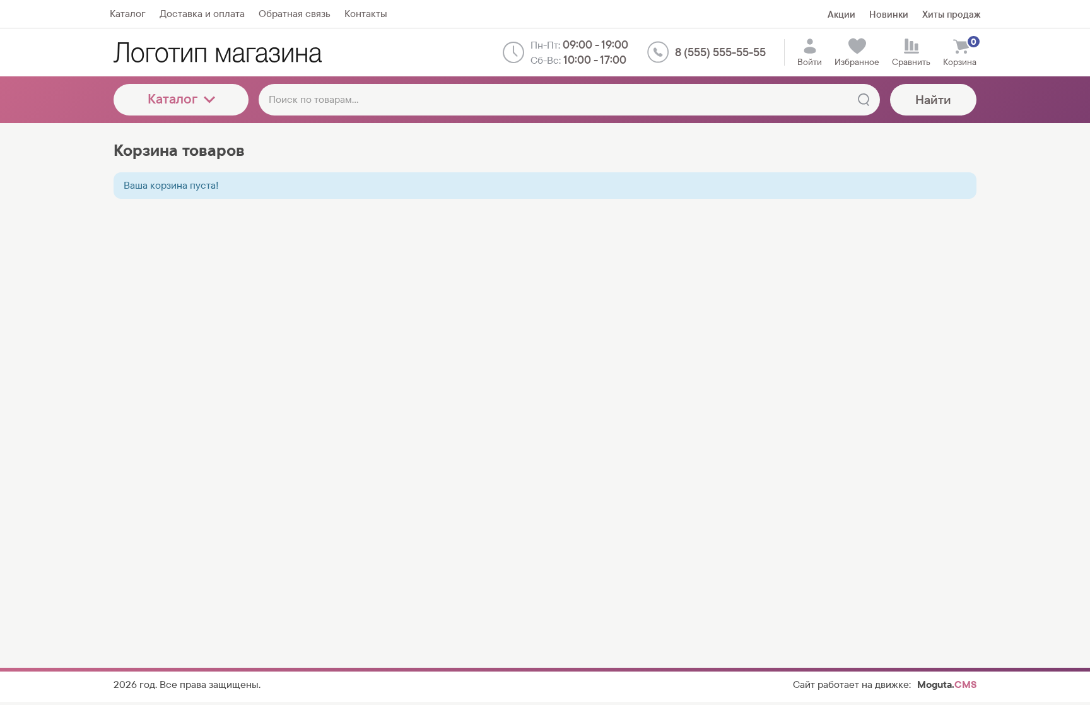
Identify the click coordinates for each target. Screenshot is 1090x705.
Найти (933, 100)
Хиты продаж (951, 14)
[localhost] (218, 52)
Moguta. (946, 684)
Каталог (172, 98)
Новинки (888, 14)
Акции (841, 14)
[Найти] (863, 100)
